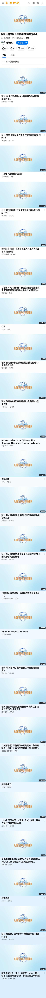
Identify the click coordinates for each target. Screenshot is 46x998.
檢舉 (32, 48)
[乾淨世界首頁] (13, 3)
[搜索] (29, 3)
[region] (23, 19)
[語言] (34, 3)
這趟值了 (10, 42)
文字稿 (11, 55)
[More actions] (44, 96)
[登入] (43, 3)
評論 (4, 55)
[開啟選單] (3, 3)
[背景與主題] (38, 3)
